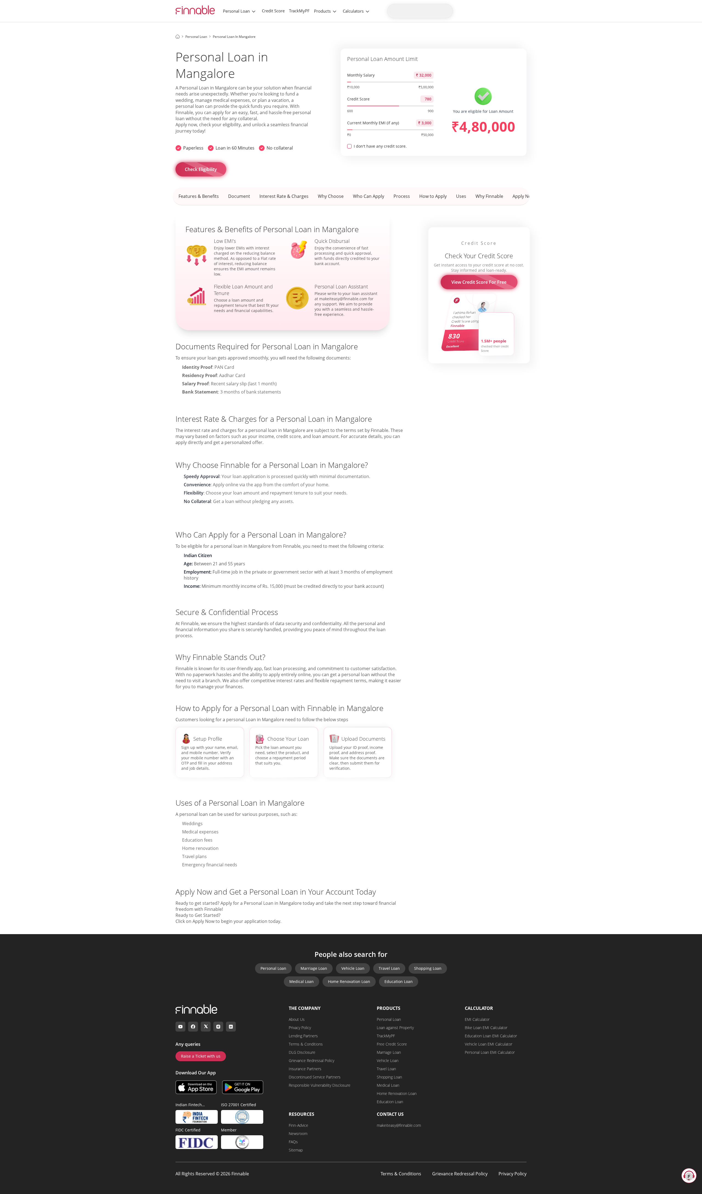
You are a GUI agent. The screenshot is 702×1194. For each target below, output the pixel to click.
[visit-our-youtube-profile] (180, 1027)
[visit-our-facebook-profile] (193, 1027)
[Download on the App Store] (196, 1087)
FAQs (293, 1141)
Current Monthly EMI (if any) (373, 122)
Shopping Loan (427, 968)
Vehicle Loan (352, 968)
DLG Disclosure (302, 1052)
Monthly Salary (361, 75)
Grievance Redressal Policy (311, 1060)
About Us (297, 1019)
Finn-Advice (298, 1125)
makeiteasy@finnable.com (399, 1125)
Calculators (353, 11)
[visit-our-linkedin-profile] (231, 1027)
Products (322, 11)
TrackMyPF (299, 10)
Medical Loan (301, 981)
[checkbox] (349, 146)
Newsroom (298, 1133)
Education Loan (398, 981)
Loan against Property (395, 1027)
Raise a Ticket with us (200, 1056)
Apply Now (203, 921)
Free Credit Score (392, 1044)
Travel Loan (389, 968)
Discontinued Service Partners (315, 1077)
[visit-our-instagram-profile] (218, 1027)
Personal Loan (236, 11)
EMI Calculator (477, 1019)
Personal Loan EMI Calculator (490, 1052)
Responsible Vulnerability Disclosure (319, 1085)
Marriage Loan (314, 968)
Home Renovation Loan (349, 981)
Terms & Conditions (306, 1044)
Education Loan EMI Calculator (491, 1035)
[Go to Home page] (178, 36)
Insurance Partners (305, 1068)
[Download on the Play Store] (242, 1087)
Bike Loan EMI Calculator (486, 1027)
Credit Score (273, 10)
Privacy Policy (300, 1027)
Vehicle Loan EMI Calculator (488, 1044)
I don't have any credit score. (380, 146)
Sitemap (296, 1150)
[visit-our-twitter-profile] (206, 1027)
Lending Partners (303, 1035)
